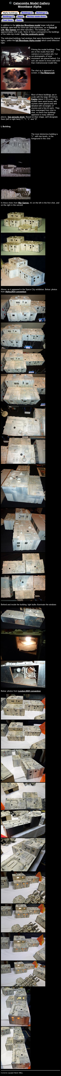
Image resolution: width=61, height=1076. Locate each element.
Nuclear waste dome (36, 16)
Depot (20, 16)
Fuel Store (7, 20)
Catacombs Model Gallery (31, 3)
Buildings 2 (27, 13)
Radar (19, 20)
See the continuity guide (32, 34)
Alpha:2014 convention (15, 292)
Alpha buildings (10, 13)
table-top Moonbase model (28, 25)
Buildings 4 (8, 16)
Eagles (34, 99)
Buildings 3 (41, 13)
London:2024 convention (29, 691)
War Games (10, 30)
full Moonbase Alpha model (28, 40)
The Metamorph (47, 73)
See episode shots (16, 117)
